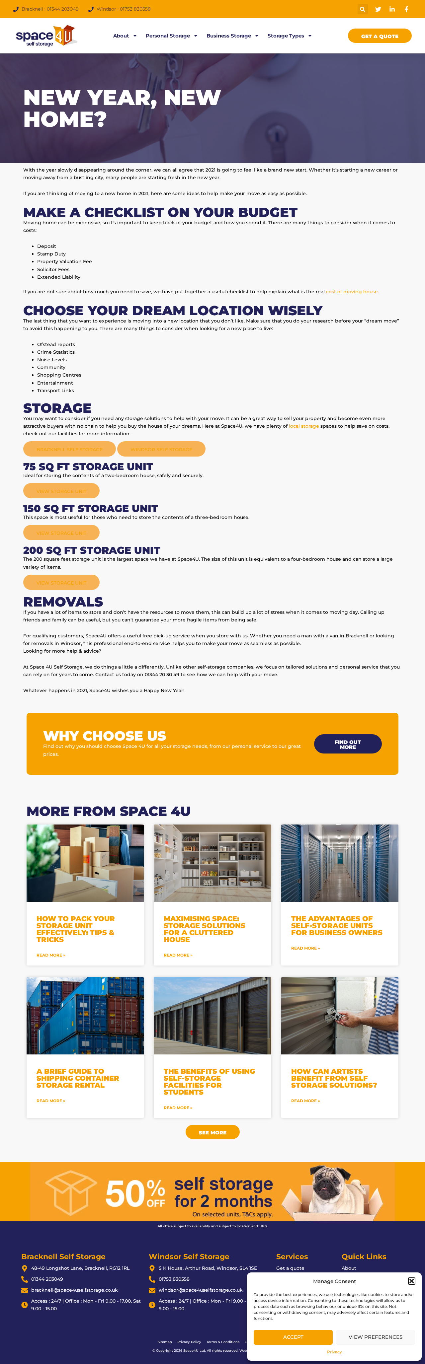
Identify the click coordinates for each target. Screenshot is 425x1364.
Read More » (51, 955)
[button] (411, 1281)
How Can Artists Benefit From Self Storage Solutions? (334, 1078)
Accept (293, 1337)
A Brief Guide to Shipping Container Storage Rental (78, 1078)
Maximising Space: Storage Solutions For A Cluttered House (204, 929)
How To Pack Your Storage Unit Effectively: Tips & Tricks (76, 929)
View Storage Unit (61, 491)
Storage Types (286, 36)
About (121, 36)
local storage (304, 426)
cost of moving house (352, 292)
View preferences (375, 1337)
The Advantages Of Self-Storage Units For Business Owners (336, 925)
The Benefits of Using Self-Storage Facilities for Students (209, 1081)
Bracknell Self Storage (70, 450)
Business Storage (229, 36)
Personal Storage (168, 36)
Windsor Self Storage (161, 450)
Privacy (334, 1351)
